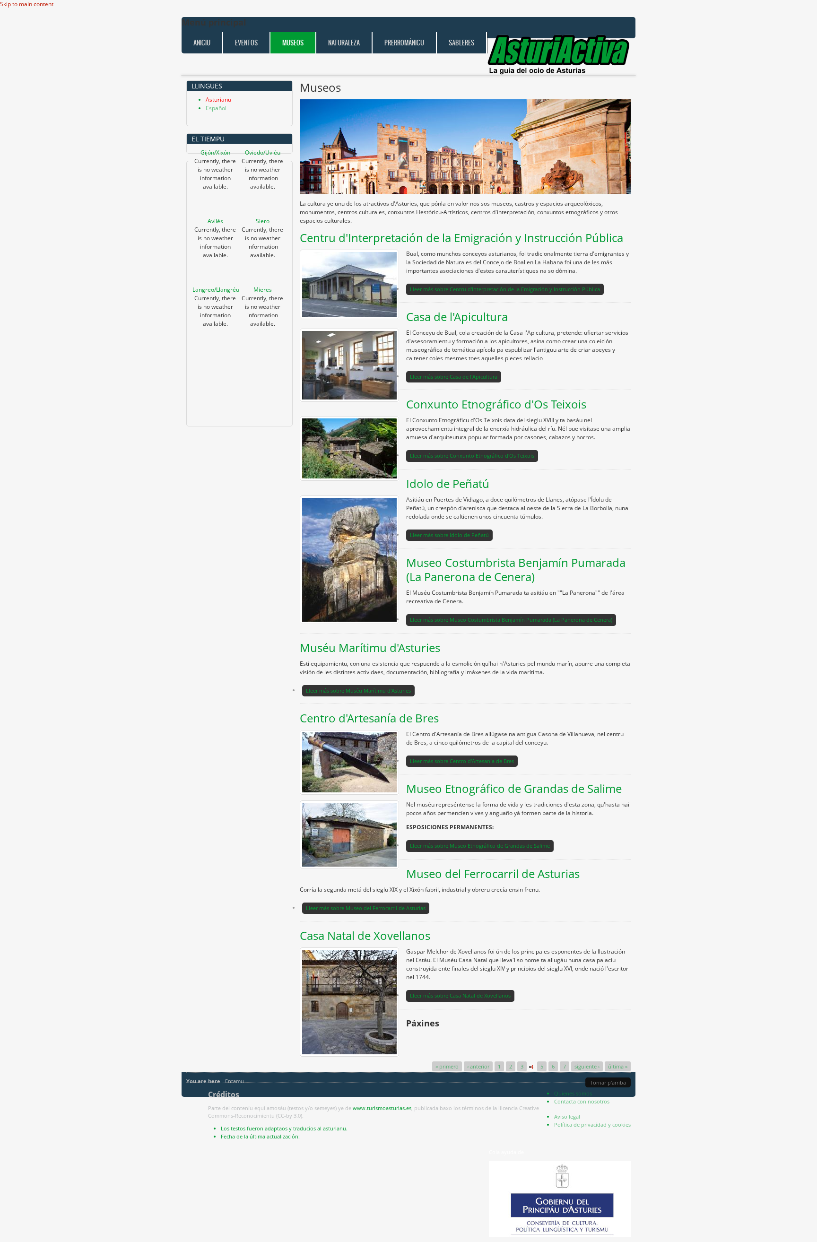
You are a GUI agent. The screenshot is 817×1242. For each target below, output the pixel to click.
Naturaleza (344, 42)
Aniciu (201, 42)
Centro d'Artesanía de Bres (369, 718)
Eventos (246, 42)
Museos (293, 42)
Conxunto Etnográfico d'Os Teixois (496, 404)
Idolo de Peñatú (447, 483)
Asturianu (218, 100)
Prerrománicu (404, 42)
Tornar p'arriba (608, 1082)
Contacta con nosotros (581, 1101)
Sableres (461, 42)
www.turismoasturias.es (382, 1108)
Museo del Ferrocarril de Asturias (493, 873)
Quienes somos (573, 1093)
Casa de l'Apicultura (457, 316)
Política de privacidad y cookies (592, 1124)
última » (617, 1066)
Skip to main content (26, 4)
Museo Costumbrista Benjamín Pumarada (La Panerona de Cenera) (516, 569)
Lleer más (505, 289)
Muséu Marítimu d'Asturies (370, 647)
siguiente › (587, 1066)
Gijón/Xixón (215, 152)
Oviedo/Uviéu (262, 152)
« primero (447, 1066)
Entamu (234, 1081)
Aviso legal (567, 1116)
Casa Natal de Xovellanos (365, 935)
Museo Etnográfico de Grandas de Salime (514, 788)
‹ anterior (478, 1066)
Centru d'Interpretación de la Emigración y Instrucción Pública (461, 237)
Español (216, 108)
